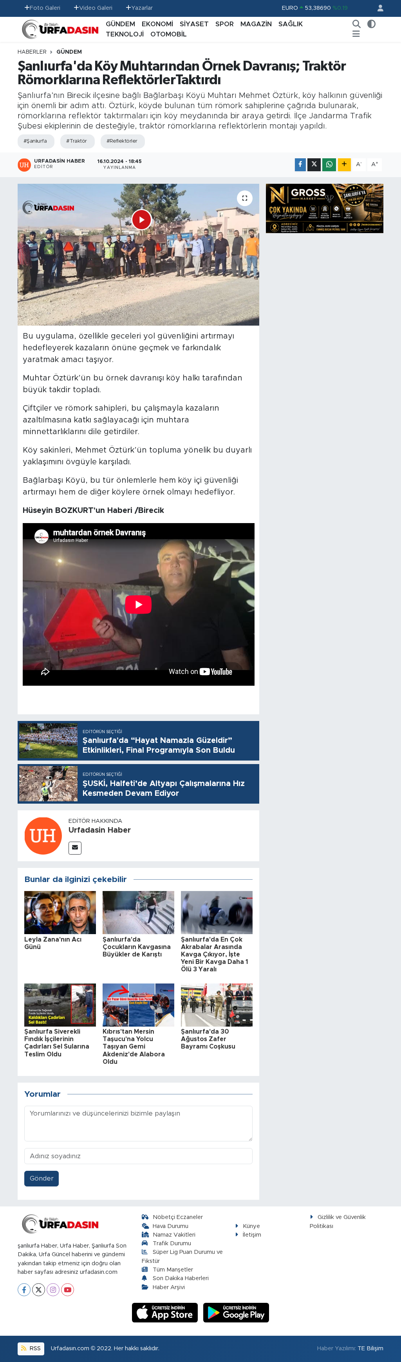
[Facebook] (24, 1289)
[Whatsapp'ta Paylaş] (329, 164)
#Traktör (76, 141)
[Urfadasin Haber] (43, 835)
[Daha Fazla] (344, 164)
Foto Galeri (45, 8)
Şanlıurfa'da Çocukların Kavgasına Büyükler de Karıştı (137, 947)
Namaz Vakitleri (174, 1235)
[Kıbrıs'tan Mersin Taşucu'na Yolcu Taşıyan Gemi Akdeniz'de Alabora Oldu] (138, 1004)
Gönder (42, 1178)
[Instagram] (53, 1289)
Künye (251, 1226)
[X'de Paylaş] (314, 164)
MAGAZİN (256, 24)
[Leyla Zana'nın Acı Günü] (60, 912)
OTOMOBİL (168, 34)
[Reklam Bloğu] (324, 208)
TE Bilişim (370, 1348)
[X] (38, 1289)
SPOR (224, 24)
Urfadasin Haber (100, 830)
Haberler (32, 52)
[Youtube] (67, 1289)
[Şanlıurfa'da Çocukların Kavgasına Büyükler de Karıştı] (138, 912)
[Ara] (356, 24)
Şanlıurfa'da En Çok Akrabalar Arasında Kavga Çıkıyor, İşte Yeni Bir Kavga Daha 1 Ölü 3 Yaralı (214, 954)
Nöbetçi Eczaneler (178, 1217)
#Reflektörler (122, 141)
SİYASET (194, 24)
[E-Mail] (75, 848)
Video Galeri (95, 8)
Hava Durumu (170, 1226)
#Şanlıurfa (35, 141)
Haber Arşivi (169, 1287)
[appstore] (166, 1312)
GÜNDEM (120, 24)
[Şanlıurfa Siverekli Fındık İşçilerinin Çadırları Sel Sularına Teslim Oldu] (60, 1004)
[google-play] (236, 1312)
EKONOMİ (157, 24)
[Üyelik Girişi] (377, 8)
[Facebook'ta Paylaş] (300, 164)
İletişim (252, 1235)
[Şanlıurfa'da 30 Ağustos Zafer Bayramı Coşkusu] (217, 1004)
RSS (34, 1348)
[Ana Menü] (356, 34)
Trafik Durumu (172, 1243)
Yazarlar (142, 8)
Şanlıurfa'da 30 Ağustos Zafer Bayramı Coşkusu (208, 1039)
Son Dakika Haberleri (181, 1278)
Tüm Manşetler (173, 1270)
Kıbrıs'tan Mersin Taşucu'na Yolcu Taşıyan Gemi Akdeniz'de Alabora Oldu (134, 1047)
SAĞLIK (290, 24)
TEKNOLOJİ (125, 34)
